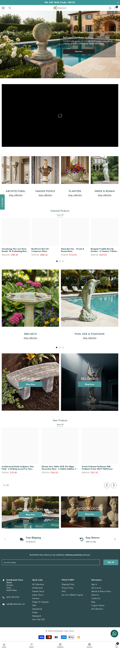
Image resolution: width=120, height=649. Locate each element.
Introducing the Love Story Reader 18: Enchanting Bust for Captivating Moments (14, 250)
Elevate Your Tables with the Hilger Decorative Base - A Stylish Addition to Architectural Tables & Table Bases (59, 467)
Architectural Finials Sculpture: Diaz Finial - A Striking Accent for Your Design (18, 467)
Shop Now (78, 51)
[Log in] (110, 8)
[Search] (9, 8)
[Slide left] (107, 485)
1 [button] (57, 73)
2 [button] (60, 73)
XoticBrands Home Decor (63, 631)
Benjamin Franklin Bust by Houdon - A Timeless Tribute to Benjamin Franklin (104, 250)
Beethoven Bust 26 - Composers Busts (40, 250)
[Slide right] (113, 485)
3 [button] (62, 73)
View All (60, 215)
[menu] (3, 8)
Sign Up (110, 562)
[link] (16, 170)
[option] (60, 44)
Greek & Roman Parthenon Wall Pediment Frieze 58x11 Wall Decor (97, 467)
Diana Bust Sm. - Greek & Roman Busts (72, 250)
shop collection (15, 195)
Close (118, 2)
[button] (4, 43)
